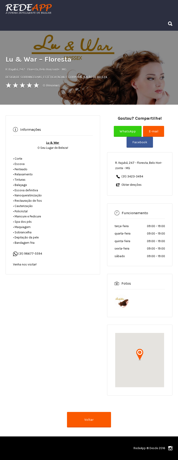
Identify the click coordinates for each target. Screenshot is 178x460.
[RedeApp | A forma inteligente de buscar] (78, 8)
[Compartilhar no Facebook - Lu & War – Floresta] (140, 145)
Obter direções (131, 184)
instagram (170, 448)
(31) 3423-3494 (132, 176)
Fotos (126, 283)
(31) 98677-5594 (30, 253)
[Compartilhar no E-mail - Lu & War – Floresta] (154, 134)
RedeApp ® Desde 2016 (149, 448)
